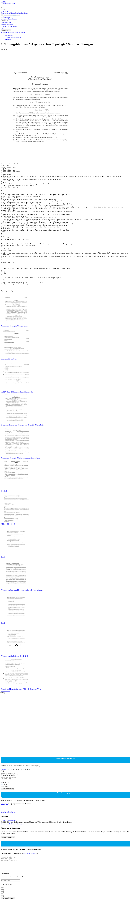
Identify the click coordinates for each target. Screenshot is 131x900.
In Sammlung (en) (7, 32)
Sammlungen (12, 19)
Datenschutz (5, 824)
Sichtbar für (4, 782)
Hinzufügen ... (6, 30)
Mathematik (9, 35)
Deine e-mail (5, 873)
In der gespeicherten (19, 32)
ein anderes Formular (30, 853)
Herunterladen (5, 691)
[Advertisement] (62, 55)
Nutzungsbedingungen (16, 824)
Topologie (8, 39)
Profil (2, 28)
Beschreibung (9, 775)
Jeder (5, 785)
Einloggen (4, 769)
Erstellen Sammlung (8, 788)
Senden (12, 898)
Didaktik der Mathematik (13, 37)
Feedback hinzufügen (8, 837)
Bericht (3, 820)
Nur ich (5, 787)
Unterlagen (4, 3)
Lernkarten (11, 3)
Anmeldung (4, 11)
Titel (2, 771)
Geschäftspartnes (11, 820)
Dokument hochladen (8, 13)
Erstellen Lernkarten (21, 13)
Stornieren (5, 898)
